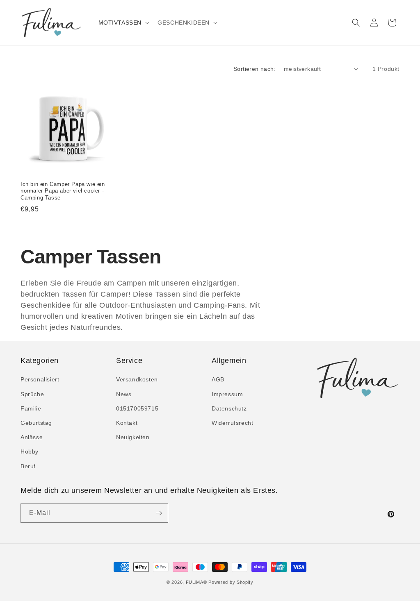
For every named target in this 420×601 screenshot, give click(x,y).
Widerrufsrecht (232, 423)
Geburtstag (36, 423)
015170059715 (137, 408)
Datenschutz (229, 408)
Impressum (227, 394)
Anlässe (32, 437)
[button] (123, 22)
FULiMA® (196, 582)
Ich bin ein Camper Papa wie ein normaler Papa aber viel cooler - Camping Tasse (63, 191)
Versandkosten (137, 379)
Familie (31, 408)
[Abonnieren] (159, 513)
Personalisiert (40, 379)
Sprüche (32, 394)
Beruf (28, 466)
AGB (218, 379)
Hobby (30, 451)
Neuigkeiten (133, 437)
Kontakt (126, 423)
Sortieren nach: (254, 69)
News (123, 394)
